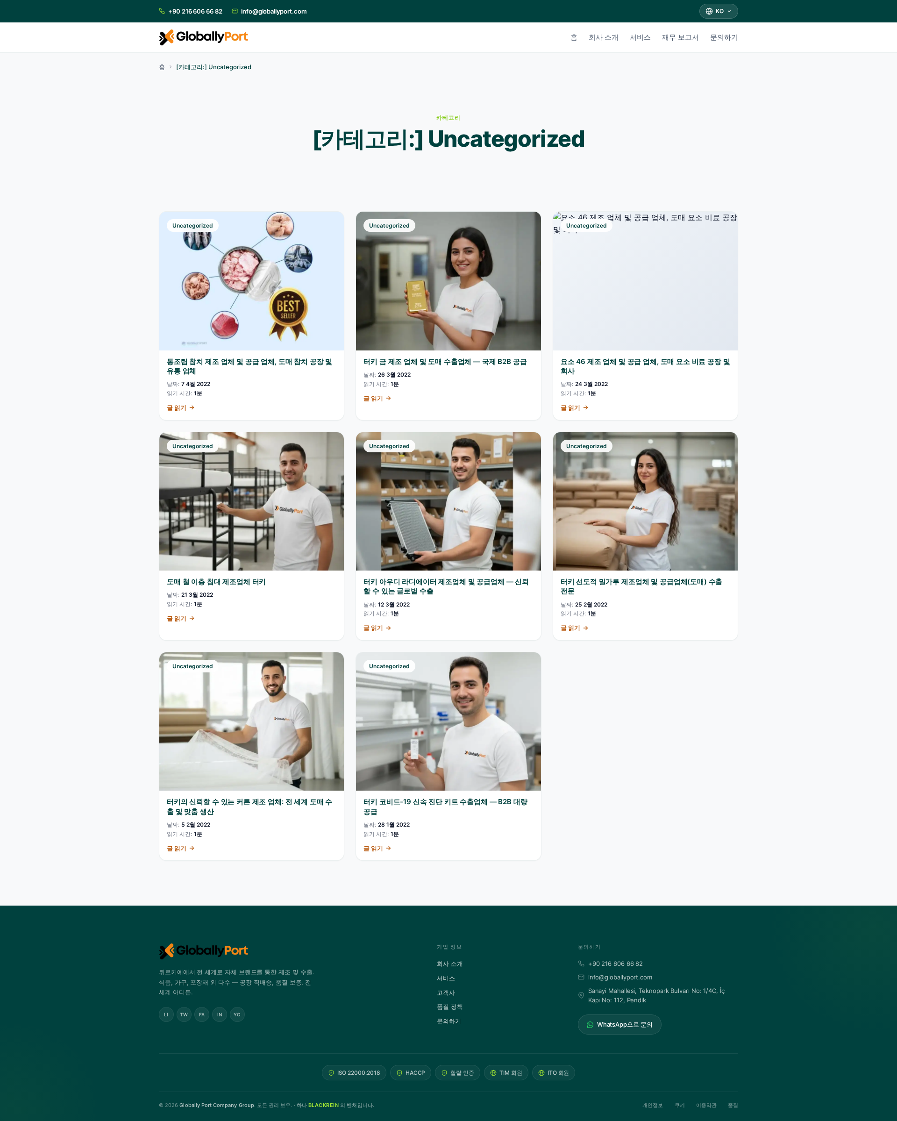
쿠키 (680, 1105)
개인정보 (652, 1105)
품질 (733, 1105)
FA (202, 1014)
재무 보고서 (680, 37)
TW (184, 1014)
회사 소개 (604, 37)
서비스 (640, 37)
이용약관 (706, 1105)
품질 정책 (450, 1006)
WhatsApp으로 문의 (625, 1024)
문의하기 (724, 37)
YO (237, 1014)
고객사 (446, 992)
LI (166, 1014)
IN (219, 1014)
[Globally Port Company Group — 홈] (285, 951)
